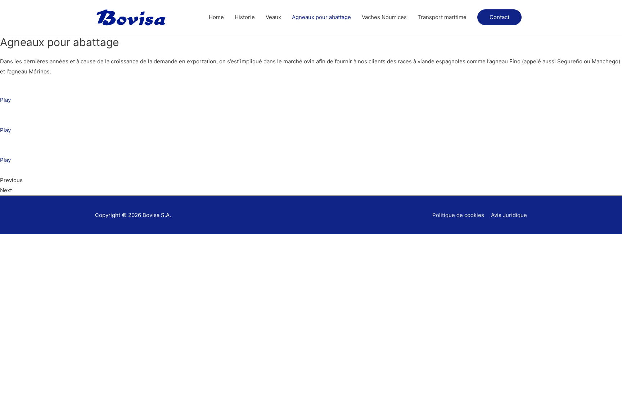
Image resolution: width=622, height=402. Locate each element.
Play (5, 99)
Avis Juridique (509, 215)
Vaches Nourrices (384, 17)
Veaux (273, 17)
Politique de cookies (458, 215)
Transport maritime (442, 17)
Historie (245, 17)
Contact (499, 17)
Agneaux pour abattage (321, 17)
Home (216, 17)
